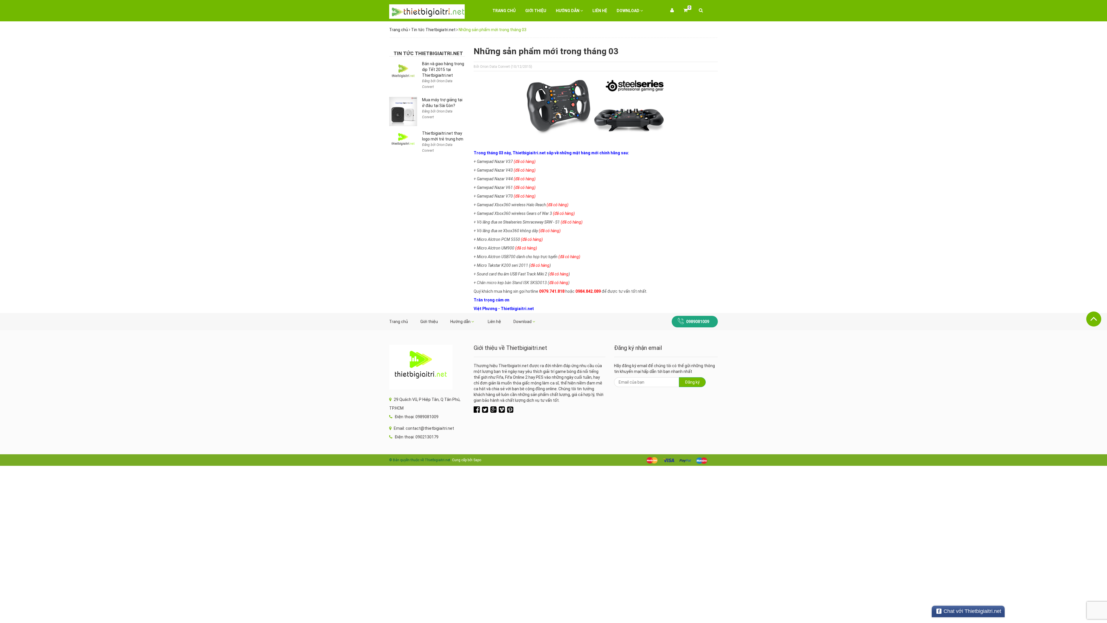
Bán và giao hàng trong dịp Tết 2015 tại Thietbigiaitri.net (443, 69)
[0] (686, 11)
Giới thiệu (535, 10)
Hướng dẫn (568, 10)
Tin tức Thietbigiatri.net (433, 29)
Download (628, 10)
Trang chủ (504, 10)
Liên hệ (599, 10)
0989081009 (697, 321)
